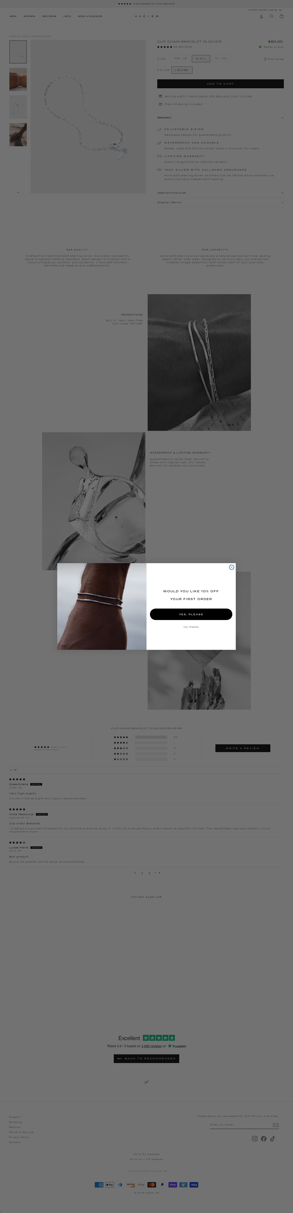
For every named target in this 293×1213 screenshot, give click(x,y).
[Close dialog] (231, 567)
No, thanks (191, 627)
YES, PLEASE (191, 614)
